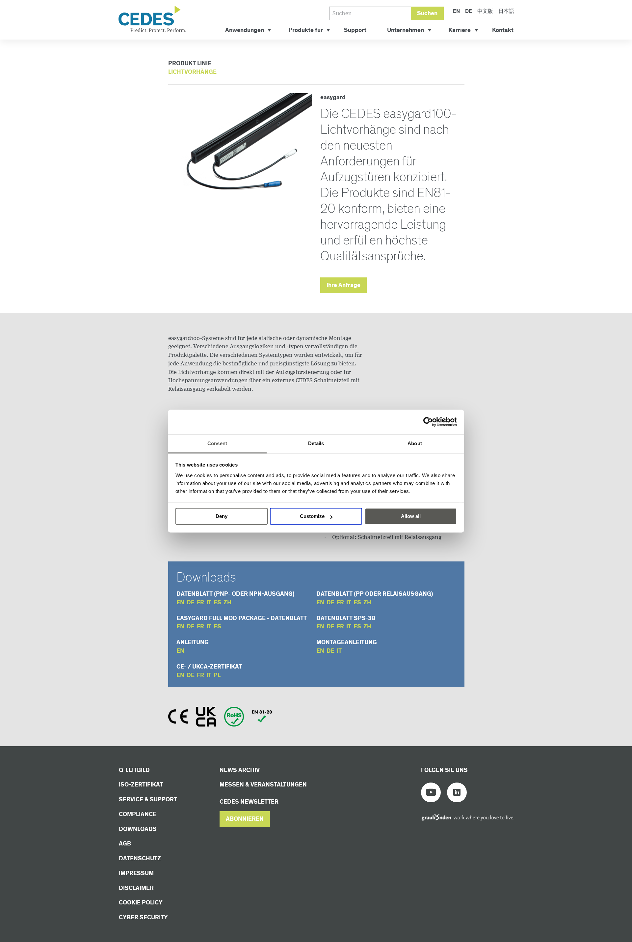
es (217, 602)
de (191, 602)
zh (227, 602)
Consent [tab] (217, 443)
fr (200, 602)
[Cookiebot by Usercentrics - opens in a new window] (428, 422)
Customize (312, 516)
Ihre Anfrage (343, 285)
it (208, 602)
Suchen (427, 13)
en (180, 602)
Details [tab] (316, 443)
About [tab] (415, 443)
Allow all (411, 516)
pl (217, 675)
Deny (221, 516)
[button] (245, 819)
